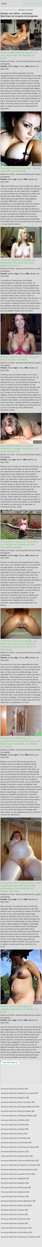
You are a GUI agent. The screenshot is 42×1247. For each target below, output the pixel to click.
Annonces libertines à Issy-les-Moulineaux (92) (20, 1160)
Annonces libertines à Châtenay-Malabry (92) (19, 1116)
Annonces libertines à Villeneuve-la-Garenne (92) (20, 1237)
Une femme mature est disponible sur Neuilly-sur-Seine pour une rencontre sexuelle (19, 544)
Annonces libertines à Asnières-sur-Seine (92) (19, 1093)
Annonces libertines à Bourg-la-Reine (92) (18, 1111)
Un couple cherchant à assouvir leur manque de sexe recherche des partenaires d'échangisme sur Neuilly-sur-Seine (21, 887)
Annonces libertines (8, 10)
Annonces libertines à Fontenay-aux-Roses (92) (20, 1147)
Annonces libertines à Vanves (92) (14, 1223)
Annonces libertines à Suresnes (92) (15, 1219)
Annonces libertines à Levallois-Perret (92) (18, 1174)
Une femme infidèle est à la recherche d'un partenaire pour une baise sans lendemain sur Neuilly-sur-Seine (20, 742)
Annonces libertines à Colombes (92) (15, 1138)
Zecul (3, 3)
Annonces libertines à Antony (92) (14, 1089)
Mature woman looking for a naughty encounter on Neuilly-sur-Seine (20, 1009)
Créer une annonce (32, 3)
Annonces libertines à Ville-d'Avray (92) (16, 1232)
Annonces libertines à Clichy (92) (14, 1134)
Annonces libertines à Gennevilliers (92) (17, 1156)
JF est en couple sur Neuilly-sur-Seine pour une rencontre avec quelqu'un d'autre (19, 262)
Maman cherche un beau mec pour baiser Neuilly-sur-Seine (20, 358)
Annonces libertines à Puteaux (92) (15, 1196)
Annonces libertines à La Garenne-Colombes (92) (20, 1165)
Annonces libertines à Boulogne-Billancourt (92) (20, 1107)
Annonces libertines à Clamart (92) (15, 1129)
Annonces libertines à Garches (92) (15, 1151)
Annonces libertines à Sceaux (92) (14, 1210)
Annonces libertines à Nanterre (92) (15, 1192)
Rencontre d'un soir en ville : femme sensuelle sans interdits (20, 169)
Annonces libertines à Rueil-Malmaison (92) (18, 1201)
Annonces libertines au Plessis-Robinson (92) (19, 1169)
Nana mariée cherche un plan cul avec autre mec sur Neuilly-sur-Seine (19, 55)
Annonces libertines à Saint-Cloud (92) (16, 1205)
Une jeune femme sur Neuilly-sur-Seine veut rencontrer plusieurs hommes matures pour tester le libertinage (19, 645)
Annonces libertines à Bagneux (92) (15, 1098)
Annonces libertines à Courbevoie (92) (16, 1142)
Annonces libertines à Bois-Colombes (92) (18, 1102)
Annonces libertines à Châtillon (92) (15, 1120)
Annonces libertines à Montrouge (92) (16, 1187)
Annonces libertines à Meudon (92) (15, 1183)
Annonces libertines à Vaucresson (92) (16, 1228)
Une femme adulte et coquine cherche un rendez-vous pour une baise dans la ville (19, 448)
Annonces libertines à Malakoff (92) (15, 1178)
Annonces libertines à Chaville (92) (15, 1125)
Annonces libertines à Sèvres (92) (14, 1214)
